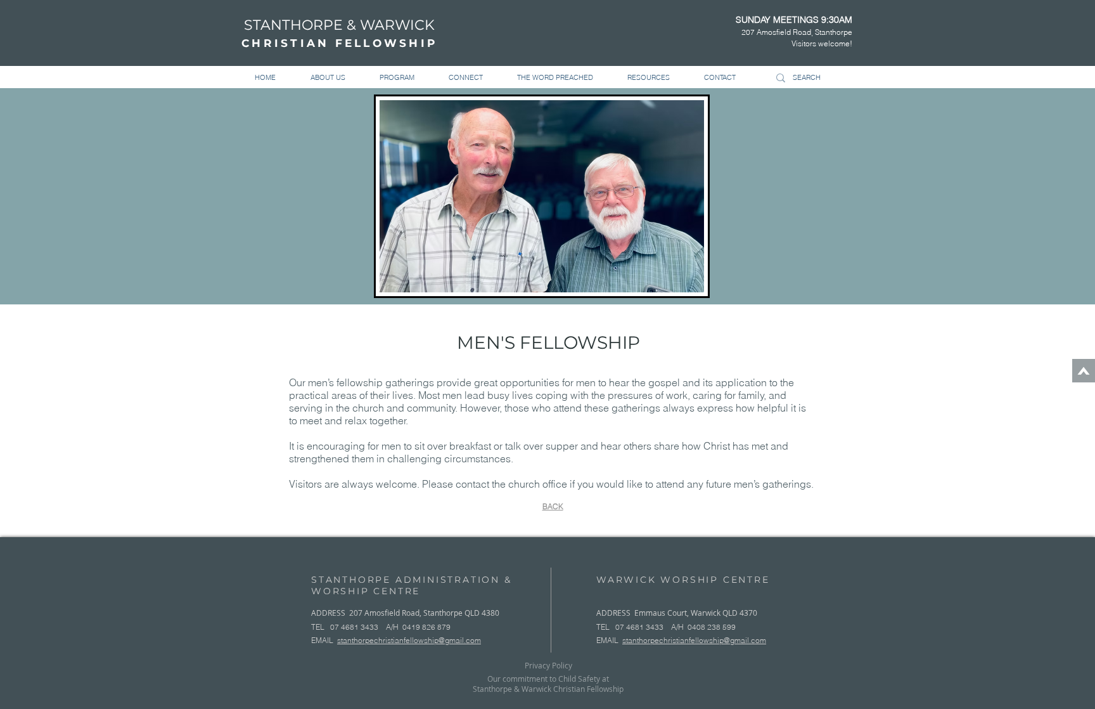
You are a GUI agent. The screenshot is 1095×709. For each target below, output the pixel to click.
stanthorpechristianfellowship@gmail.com (409, 640)
